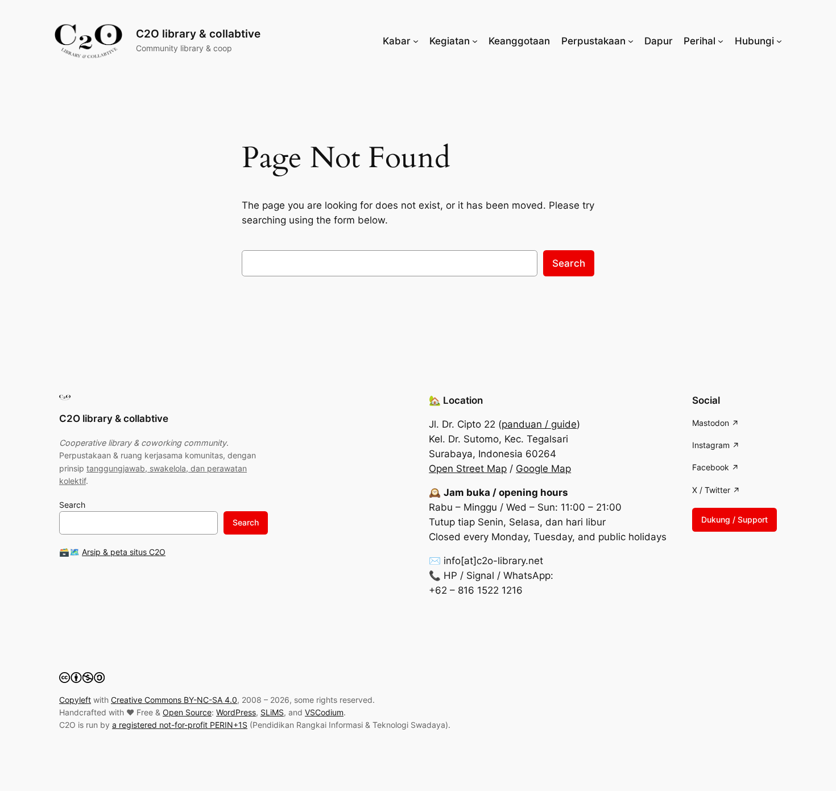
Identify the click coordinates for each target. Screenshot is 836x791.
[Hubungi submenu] (779, 41)
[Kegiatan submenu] (475, 41)
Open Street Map (468, 468)
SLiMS (272, 712)
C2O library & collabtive (198, 33)
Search (568, 263)
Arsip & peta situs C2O (123, 552)
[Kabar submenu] (416, 41)
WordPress (236, 712)
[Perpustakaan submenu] (631, 41)
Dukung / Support (734, 519)
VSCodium (324, 712)
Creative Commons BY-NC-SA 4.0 (174, 700)
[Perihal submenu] (720, 41)
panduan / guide (539, 424)
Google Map (543, 468)
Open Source (187, 712)
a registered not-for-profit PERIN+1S (179, 725)
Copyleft (75, 700)
